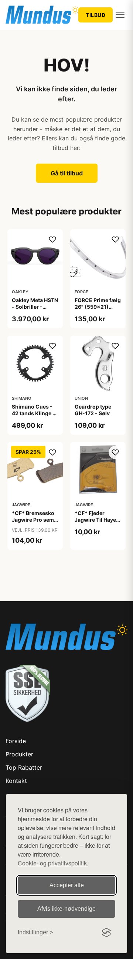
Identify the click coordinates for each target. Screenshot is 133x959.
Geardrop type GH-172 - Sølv (93, 409)
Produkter (19, 754)
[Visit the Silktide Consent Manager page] (106, 932)
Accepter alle (67, 885)
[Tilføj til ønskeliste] (52, 239)
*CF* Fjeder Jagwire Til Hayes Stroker (97, 519)
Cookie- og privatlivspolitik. (53, 863)
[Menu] (120, 14)
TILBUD (95, 15)
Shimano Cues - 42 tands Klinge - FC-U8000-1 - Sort (33, 416)
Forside (16, 741)
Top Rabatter (24, 767)
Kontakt (16, 780)
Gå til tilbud (67, 173)
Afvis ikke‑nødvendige (66, 909)
